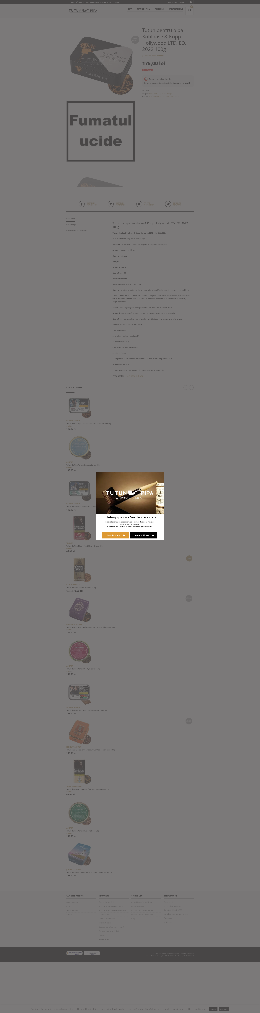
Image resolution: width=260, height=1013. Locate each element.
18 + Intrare (114, 535)
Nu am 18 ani (142, 535)
